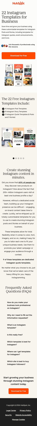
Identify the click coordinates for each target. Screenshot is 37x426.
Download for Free (18, 56)
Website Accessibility (23, 415)
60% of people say (26, 182)
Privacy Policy (25, 411)
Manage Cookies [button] (18, 420)
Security (8, 415)
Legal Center (11, 411)
